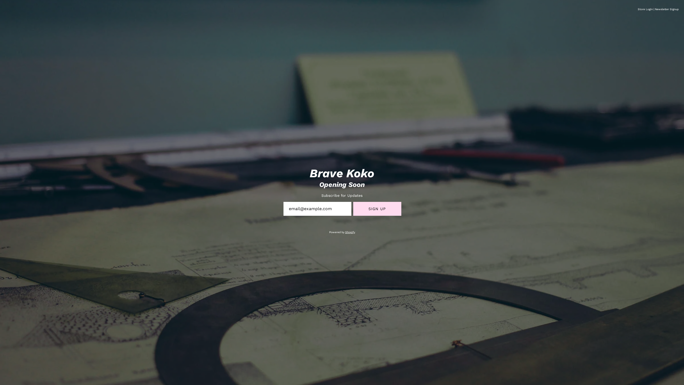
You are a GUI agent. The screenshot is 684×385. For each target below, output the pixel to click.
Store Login (645, 9)
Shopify (350, 232)
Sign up (377, 209)
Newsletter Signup (667, 9)
